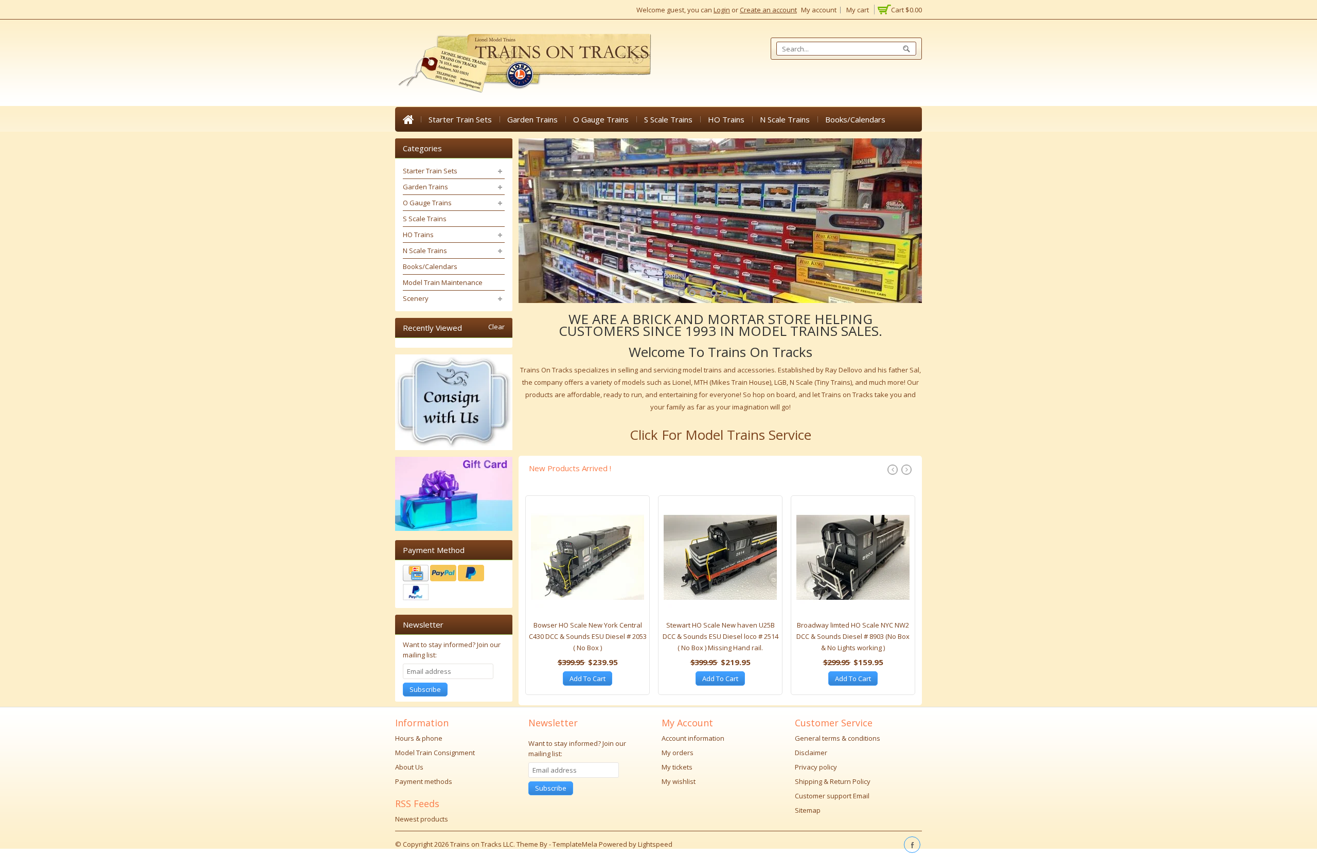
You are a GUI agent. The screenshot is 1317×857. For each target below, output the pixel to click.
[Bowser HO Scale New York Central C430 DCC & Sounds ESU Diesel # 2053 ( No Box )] (587, 560)
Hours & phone (418, 738)
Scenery (416, 298)
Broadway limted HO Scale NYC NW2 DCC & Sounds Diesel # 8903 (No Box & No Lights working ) (853, 636)
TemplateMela (576, 844)
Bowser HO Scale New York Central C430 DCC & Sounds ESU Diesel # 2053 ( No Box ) (588, 636)
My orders (677, 752)
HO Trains (726, 119)
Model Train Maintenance (443, 282)
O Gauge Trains (601, 119)
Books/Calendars (855, 119)
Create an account (768, 9)
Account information (693, 738)
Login (722, 9)
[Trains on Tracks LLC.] (523, 63)
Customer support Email (832, 795)
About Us (409, 767)
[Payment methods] (453, 584)
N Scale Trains (785, 119)
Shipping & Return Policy (832, 781)
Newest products (421, 819)
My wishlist (679, 781)
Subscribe (425, 689)
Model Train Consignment (435, 752)
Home (408, 119)
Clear (496, 327)
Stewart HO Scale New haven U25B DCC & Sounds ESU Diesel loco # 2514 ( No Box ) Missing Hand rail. (720, 636)
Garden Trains (532, 119)
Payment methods (423, 781)
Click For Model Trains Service (720, 434)
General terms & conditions (837, 738)
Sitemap (808, 810)
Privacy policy (816, 767)
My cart (857, 9)
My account (819, 9)
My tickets (677, 767)
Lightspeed (655, 844)
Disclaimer (811, 752)
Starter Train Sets (460, 119)
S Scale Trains (668, 119)
